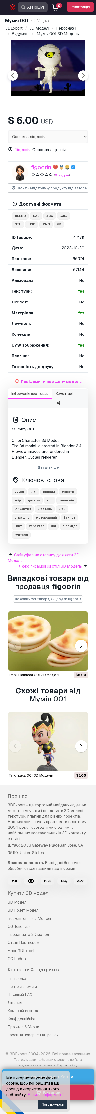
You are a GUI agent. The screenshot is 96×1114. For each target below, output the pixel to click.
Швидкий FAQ (20, 994)
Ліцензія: (23, 149)
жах (62, 509)
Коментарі (64, 393)
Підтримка (17, 978)
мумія (19, 492)
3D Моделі (17, 902)
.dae (35, 216)
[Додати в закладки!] (80, 664)
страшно (21, 517)
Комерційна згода (23, 1010)
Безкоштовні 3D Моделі (29, 918)
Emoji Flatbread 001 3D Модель (34, 675)
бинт (18, 526)
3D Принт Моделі (23, 910)
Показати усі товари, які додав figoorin (48, 599)
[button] (81, 646)
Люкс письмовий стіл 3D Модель (50, 566)
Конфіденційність (23, 1018)
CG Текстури (19, 926)
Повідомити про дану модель (51, 381)
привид (49, 492)
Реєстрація (80, 7)
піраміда (70, 526)
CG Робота (17, 958)
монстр (68, 492)
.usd (31, 224)
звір (17, 500)
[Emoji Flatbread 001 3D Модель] (48, 641)
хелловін (66, 500)
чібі (33, 492)
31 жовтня (22, 509)
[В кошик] (70, 664)
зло (49, 500)
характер (36, 526)
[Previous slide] (13, 75)
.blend (20, 216)
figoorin (41, 167)
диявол (34, 500)
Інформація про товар (29, 393)
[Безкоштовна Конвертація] (59, 224)
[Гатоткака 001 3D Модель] (48, 741)
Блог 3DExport (21, 950)
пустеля (21, 535)
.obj (63, 216)
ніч (53, 526)
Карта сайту (67, 1065)
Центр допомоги (22, 986)
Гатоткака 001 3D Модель (31, 775)
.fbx (49, 216)
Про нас (17, 796)
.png (46, 224)
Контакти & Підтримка (34, 969)
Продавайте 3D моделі (29, 934)
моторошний (46, 517)
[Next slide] (83, 75)
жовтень (45, 509)
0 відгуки (62, 175)
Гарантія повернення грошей (33, 1035)
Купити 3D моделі (28, 893)
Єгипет (69, 517)
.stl (17, 224)
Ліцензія (15, 1002)
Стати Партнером (23, 942)
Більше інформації (46, 1094)
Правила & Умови (23, 1027)
